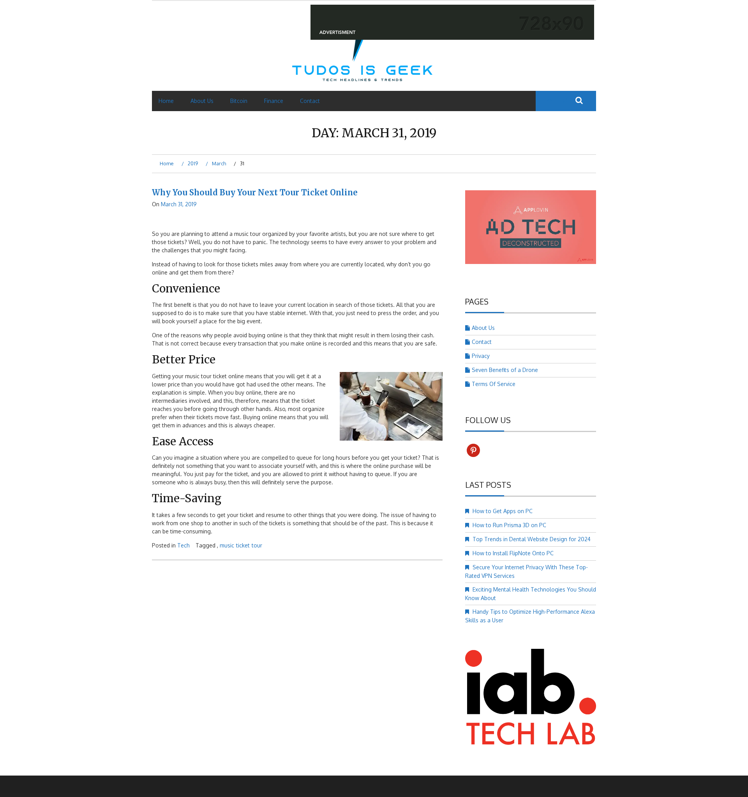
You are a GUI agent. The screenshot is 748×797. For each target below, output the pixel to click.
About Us (202, 100)
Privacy (481, 355)
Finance (273, 100)
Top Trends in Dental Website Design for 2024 (532, 539)
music (227, 545)
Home (166, 100)
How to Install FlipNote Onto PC (513, 553)
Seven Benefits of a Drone (505, 370)
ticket (243, 545)
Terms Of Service (493, 384)
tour (257, 545)
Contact (310, 100)
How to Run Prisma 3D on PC (509, 525)
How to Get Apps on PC (503, 511)
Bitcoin (238, 100)
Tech (183, 545)
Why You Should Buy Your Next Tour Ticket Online (255, 192)
